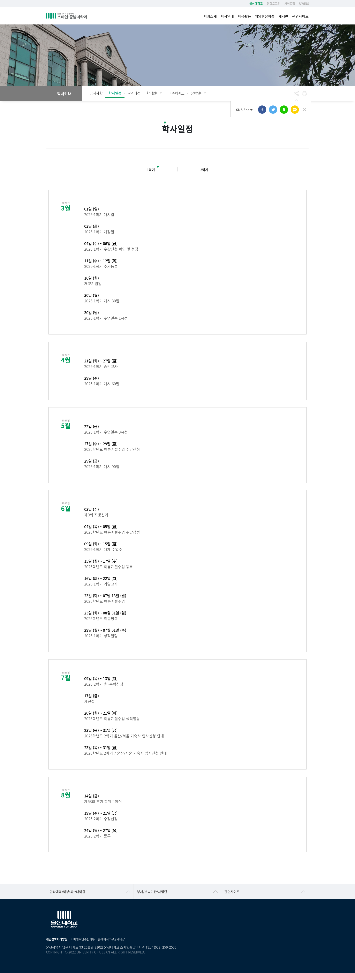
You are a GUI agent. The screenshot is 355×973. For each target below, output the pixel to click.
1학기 (151, 169)
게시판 (283, 16)
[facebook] (262, 109)
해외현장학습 (264, 16)
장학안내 (197, 93)
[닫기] (304, 109)
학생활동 (244, 16)
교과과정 (134, 93)
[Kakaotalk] (295, 109)
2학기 (204, 169)
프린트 (304, 93)
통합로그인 (273, 3)
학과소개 (210, 16)
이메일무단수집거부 (83, 939)
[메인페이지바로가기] (66, 16)
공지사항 (96, 93)
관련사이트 (300, 16)
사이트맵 (289, 3)
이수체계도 (176, 93)
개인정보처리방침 (56, 939)
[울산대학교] (64, 919)
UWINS (304, 3)
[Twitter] (273, 109)
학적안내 (152, 93)
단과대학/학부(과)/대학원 (67, 891)
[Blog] (284, 109)
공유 (296, 93)
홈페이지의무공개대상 (111, 939)
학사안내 (227, 16)
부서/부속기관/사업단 (152, 891)
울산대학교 (256, 3)
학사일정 (114, 93)
